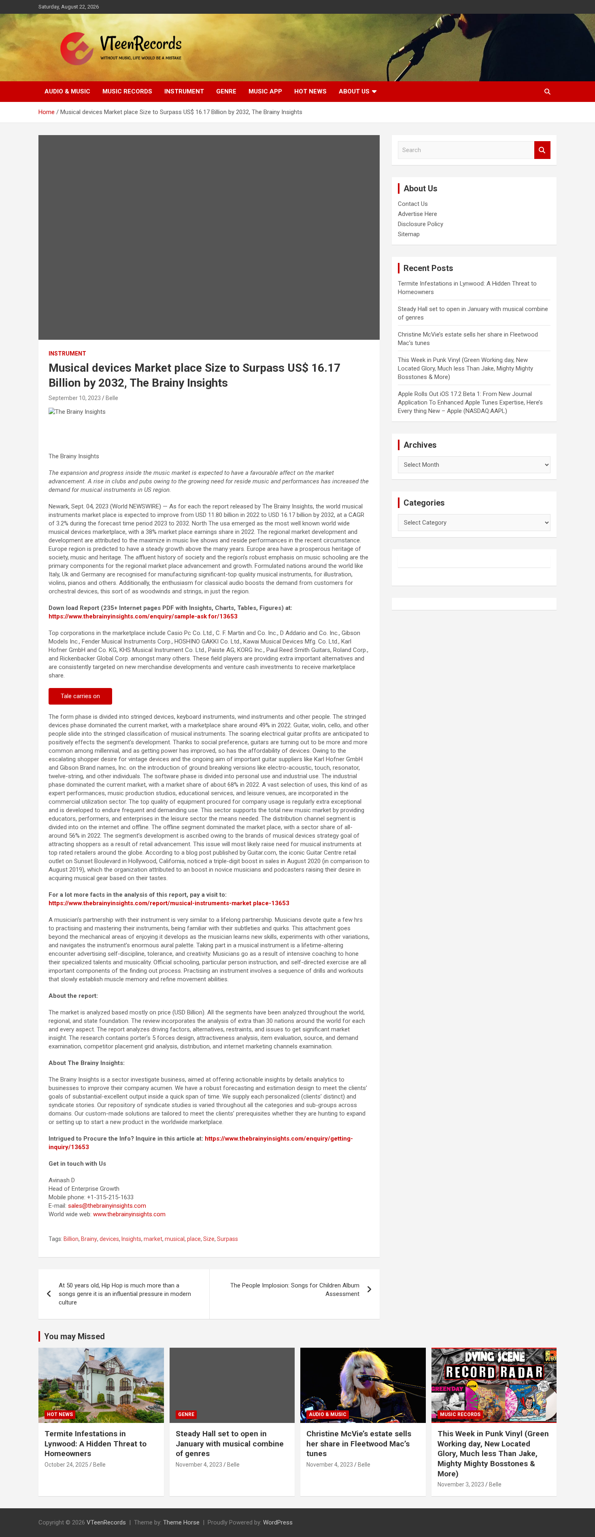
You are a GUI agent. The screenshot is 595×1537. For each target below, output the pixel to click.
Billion (71, 1239)
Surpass (227, 1239)
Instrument (184, 91)
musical (175, 1239)
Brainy (89, 1239)
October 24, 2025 (66, 1464)
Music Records (127, 91)
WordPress (278, 1522)
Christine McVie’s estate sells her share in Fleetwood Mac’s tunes (358, 1443)
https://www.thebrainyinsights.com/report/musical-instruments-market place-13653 (169, 903)
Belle (112, 398)
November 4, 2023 (199, 1464)
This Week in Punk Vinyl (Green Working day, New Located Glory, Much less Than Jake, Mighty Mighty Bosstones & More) (465, 368)
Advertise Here (417, 214)
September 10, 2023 (75, 398)
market (153, 1239)
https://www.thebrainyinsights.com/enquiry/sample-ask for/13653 (143, 616)
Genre (226, 91)
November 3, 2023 (461, 1484)
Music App (265, 91)
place (194, 1239)
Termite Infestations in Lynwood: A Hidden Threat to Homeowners (96, 1443)
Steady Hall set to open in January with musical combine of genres (230, 1443)
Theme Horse (181, 1522)
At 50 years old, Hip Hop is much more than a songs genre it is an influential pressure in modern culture (125, 1294)
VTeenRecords (106, 1522)
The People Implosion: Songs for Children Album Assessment (294, 1290)
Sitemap (409, 234)
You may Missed (74, 1336)
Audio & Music (67, 91)
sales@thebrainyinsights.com (107, 1205)
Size (209, 1239)
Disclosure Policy (420, 224)
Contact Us (413, 203)
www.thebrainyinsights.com (129, 1214)
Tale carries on (80, 696)
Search (542, 150)
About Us (354, 91)
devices (109, 1239)
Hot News (310, 91)
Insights (131, 1239)
